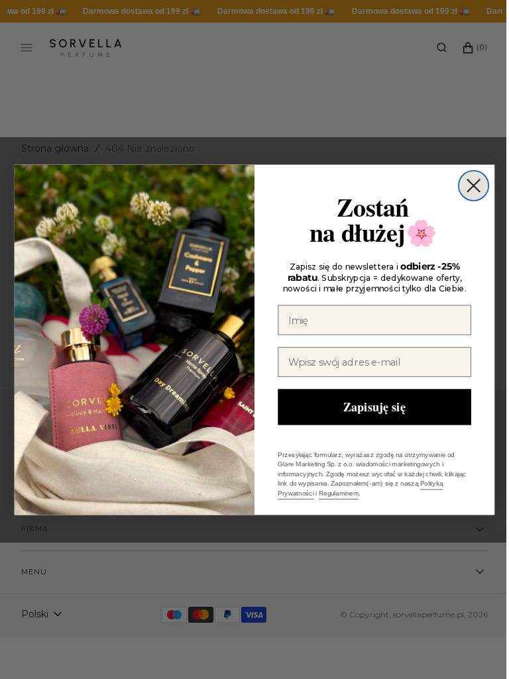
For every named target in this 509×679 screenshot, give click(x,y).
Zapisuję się (369, 406)
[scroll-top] (468, 648)
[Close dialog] (468, 185)
